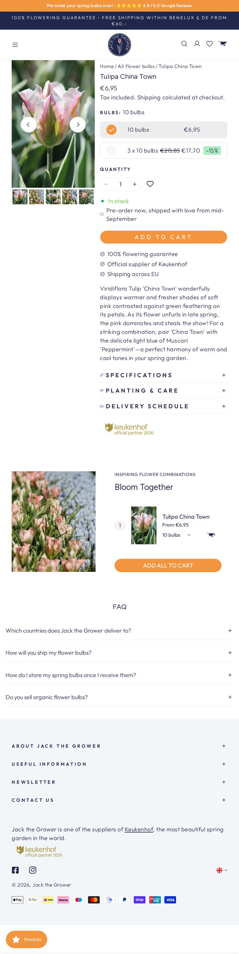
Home (107, 66)
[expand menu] (15, 44)
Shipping (149, 97)
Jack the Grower (51, 885)
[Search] (184, 43)
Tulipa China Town (186, 516)
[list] (53, 124)
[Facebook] (15, 870)
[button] (223, 43)
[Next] (78, 125)
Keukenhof (139, 829)
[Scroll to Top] (227, 932)
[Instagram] (32, 870)
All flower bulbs (136, 66)
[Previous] (29, 125)
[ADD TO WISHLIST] (150, 184)
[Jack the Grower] (119, 44)
